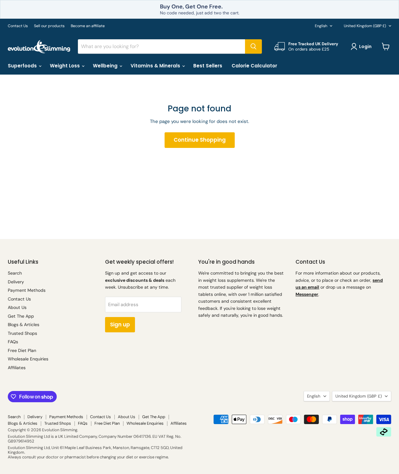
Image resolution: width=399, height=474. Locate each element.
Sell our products (49, 26)
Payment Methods (27, 290)
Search (15, 273)
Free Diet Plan (22, 350)
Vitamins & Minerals (156, 65)
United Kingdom (365, 25)
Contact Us (18, 26)
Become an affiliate (88, 26)
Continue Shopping (200, 140)
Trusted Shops (22, 333)
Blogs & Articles (23, 324)
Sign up (120, 324)
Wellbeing (106, 65)
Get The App (21, 316)
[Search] (253, 46)
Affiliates (17, 367)
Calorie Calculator (254, 65)
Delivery (16, 282)
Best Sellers (207, 65)
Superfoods (23, 65)
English (321, 25)
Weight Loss (65, 65)
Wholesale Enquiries (28, 359)
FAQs (13, 342)
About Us (17, 307)
